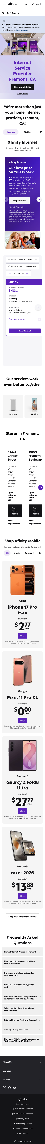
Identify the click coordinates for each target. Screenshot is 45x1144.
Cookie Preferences (24, 1141)
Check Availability (22, 87)
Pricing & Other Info (16, 207)
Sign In (39, 4)
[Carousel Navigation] (23, 199)
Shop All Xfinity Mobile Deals (22, 916)
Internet (10, 132)
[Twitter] (4, 1087)
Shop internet (22, 30)
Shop (22, 636)
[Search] (26, 4)
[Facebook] (9, 1087)
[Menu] (5, 4)
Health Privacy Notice (23, 1128)
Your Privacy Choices (23, 1123)
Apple (17, 553)
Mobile (27, 132)
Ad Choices (23, 1133)
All (7, 553)
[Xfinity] (12, 4)
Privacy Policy (23, 1119)
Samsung (29, 553)
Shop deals (22, 93)
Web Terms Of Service (24, 1109)
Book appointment (14, 522)
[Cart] (33, 4)
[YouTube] (14, 1087)
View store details (15, 511)
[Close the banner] (4, 21)
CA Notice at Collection (23, 1113)
